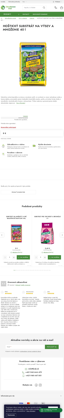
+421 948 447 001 (34, 375)
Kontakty (3, 2)
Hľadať (44, 7)
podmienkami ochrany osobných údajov (30, 351)
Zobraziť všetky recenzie (22, 285)
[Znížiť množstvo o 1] (5, 257)
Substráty (25, 116)
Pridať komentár (18, 192)
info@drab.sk (33, 369)
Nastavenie (11, 415)
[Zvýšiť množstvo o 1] (13, 257)
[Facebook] (36, 385)
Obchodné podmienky (14, 2)
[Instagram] (40, 385)
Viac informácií (30, 411)
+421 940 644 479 (56, 7)
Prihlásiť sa (52, 347)
